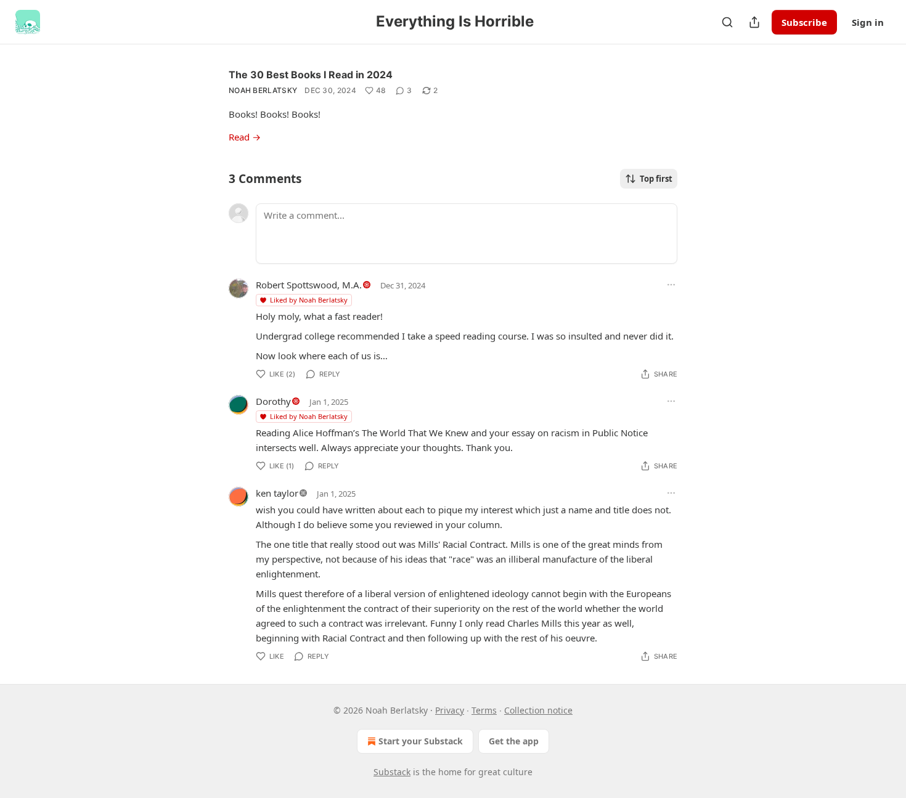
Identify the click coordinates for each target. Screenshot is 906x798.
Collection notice (538, 710)
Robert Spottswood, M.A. (309, 285)
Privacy (449, 710)
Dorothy (273, 401)
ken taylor (277, 493)
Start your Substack (420, 741)
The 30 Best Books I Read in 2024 (311, 74)
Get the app (514, 741)
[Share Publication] (754, 22)
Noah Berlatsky (263, 90)
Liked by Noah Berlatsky (309, 299)
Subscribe (804, 22)
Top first (656, 178)
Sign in (868, 22)
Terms (484, 710)
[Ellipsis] (671, 285)
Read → (245, 137)
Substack (391, 772)
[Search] (727, 22)
